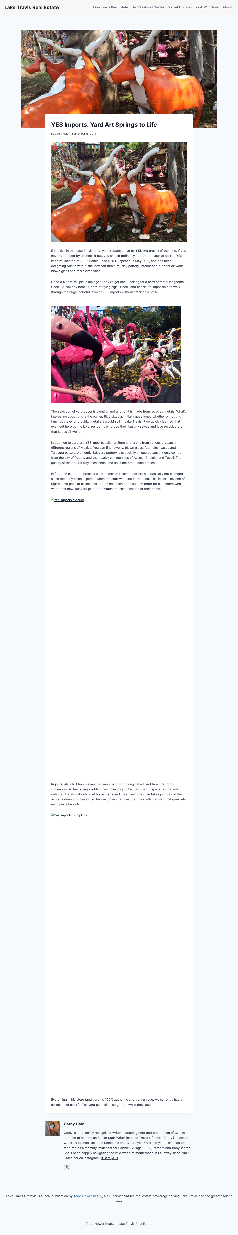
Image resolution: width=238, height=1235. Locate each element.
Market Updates (180, 7)
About (227, 7)
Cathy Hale (61, 133)
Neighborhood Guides (147, 7)
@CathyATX (109, 1158)
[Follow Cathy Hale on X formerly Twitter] (67, 1167)
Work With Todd (207, 7)
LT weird (74, 432)
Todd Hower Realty (87, 1196)
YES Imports (145, 251)
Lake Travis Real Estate (110, 7)
